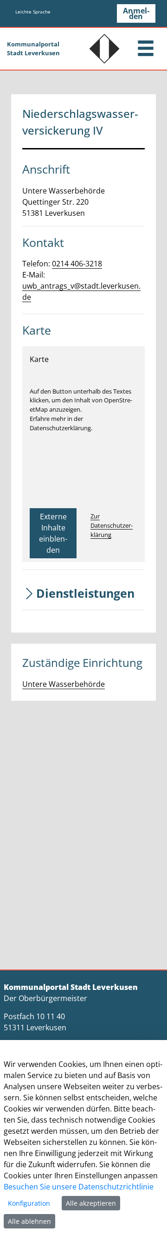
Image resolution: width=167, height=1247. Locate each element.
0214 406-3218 (77, 263)
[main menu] (145, 49)
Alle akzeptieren (91, 1203)
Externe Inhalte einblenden (53, 533)
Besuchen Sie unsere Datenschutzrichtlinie (79, 1187)
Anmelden (136, 13)
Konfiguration (29, 1203)
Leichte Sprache (33, 11)
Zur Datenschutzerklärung (111, 525)
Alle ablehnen (29, 1221)
